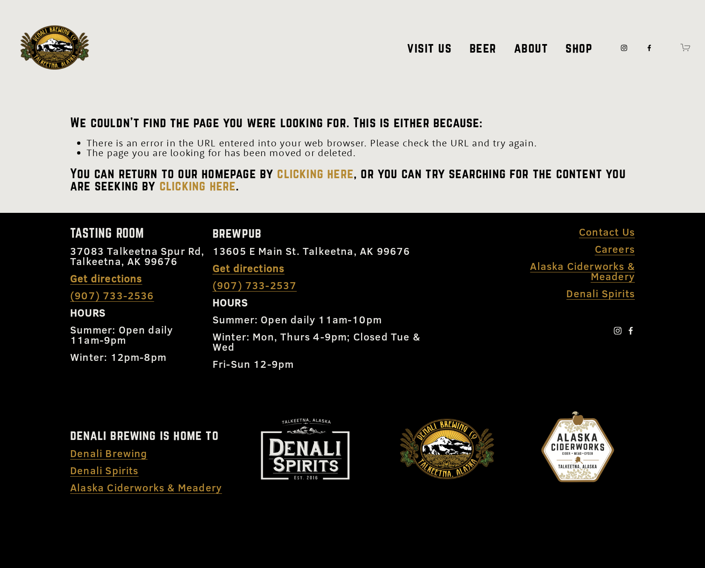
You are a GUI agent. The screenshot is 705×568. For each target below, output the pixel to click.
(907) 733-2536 (112, 295)
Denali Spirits (104, 470)
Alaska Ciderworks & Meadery (146, 487)
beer (483, 47)
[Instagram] (624, 47)
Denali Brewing (109, 453)
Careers (615, 249)
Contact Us (607, 232)
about (531, 47)
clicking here (315, 173)
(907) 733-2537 (255, 285)
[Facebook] (649, 47)
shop (578, 47)
